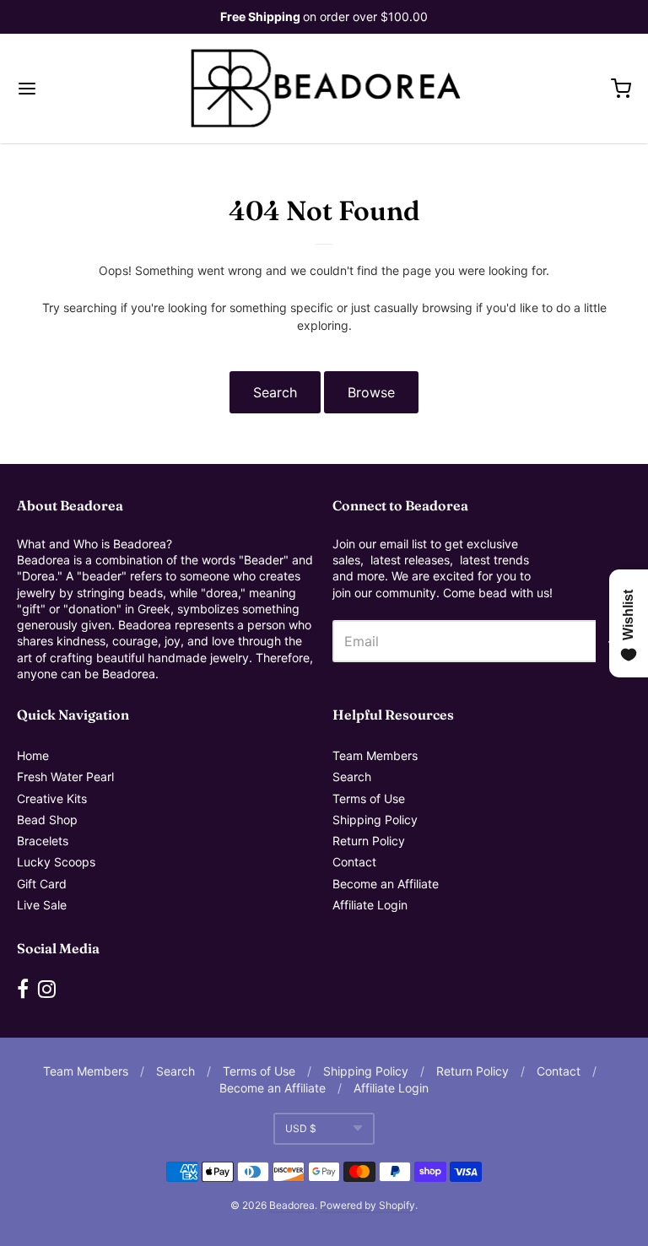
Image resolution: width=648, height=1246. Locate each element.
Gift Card (42, 884)
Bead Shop (47, 819)
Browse (371, 392)
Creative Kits (52, 798)
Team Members (375, 755)
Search (275, 392)
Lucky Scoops (56, 862)
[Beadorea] (324, 88)
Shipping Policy (375, 819)
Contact (354, 862)
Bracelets (42, 840)
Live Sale (42, 905)
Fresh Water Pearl (65, 776)
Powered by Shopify (367, 1205)
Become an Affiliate (385, 884)
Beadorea (292, 1205)
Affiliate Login (370, 905)
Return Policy (368, 840)
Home (33, 755)
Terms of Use (368, 798)
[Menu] (78, 88)
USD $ (300, 1128)
